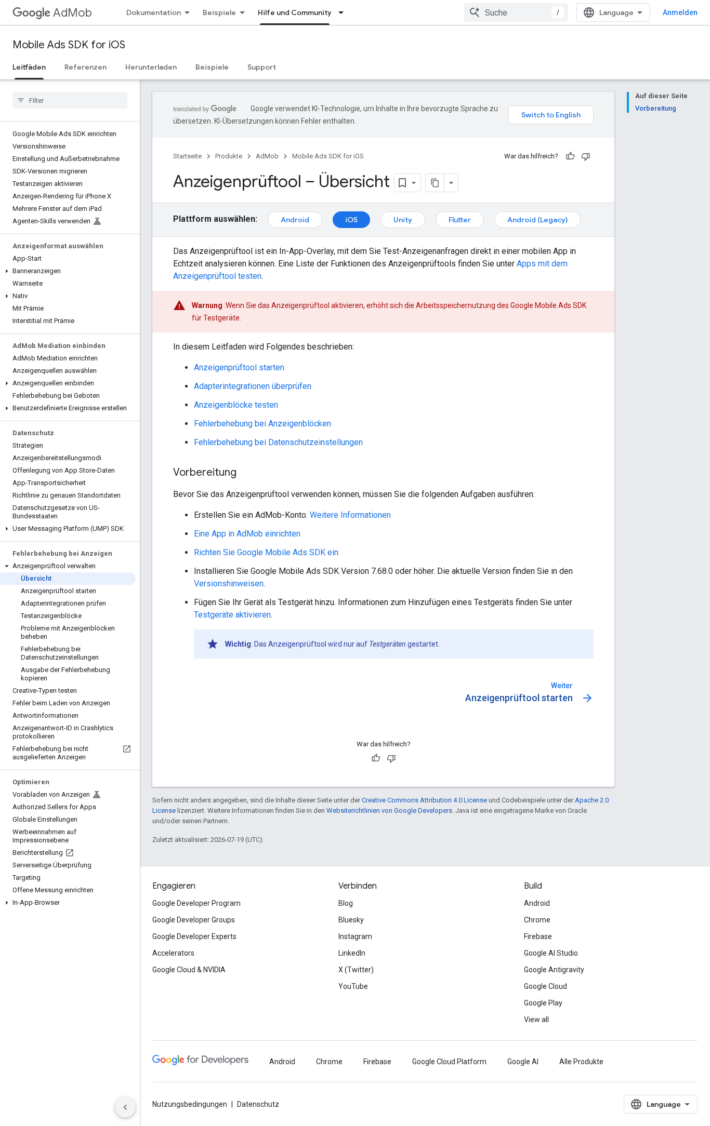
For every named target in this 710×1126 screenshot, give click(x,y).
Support (261, 67)
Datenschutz (258, 1104)
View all (536, 1019)
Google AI (522, 1061)
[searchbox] (69, 100)
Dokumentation (153, 12)
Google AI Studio (551, 953)
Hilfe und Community (295, 12)
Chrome (537, 920)
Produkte (228, 156)
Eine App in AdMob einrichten (247, 534)
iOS (351, 219)
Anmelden (680, 12)
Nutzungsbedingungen (189, 1104)
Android (295, 219)
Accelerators (173, 953)
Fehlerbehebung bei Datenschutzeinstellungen (278, 442)
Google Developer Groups (193, 920)
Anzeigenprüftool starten (239, 367)
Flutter (460, 219)
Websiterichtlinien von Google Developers (389, 810)
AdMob (72, 13)
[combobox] (516, 12)
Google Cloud (545, 986)
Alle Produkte (581, 1061)
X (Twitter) (356, 970)
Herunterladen (151, 67)
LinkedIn (351, 953)
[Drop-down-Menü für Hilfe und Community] (344, 12)
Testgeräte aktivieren (232, 615)
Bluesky (351, 920)
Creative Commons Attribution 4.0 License (424, 800)
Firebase (538, 936)
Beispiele (219, 12)
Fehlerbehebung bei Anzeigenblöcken (262, 423)
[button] (68, 271)
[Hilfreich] (570, 156)
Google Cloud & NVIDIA (189, 970)
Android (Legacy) (537, 219)
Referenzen (85, 67)
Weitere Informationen (350, 515)
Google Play (543, 1003)
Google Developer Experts (194, 936)
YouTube (353, 986)
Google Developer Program (196, 903)
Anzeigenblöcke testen (236, 405)
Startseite (187, 156)
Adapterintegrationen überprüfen (252, 386)
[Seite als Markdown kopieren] (435, 183)
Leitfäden (29, 67)
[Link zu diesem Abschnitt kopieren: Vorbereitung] (246, 473)
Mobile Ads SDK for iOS (68, 44)
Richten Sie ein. (267, 552)
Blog (345, 903)
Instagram (355, 936)
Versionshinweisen (229, 583)
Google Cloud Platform (449, 1061)
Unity (402, 219)
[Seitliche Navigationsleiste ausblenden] (125, 1107)
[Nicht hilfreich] (586, 156)
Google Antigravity (554, 970)
